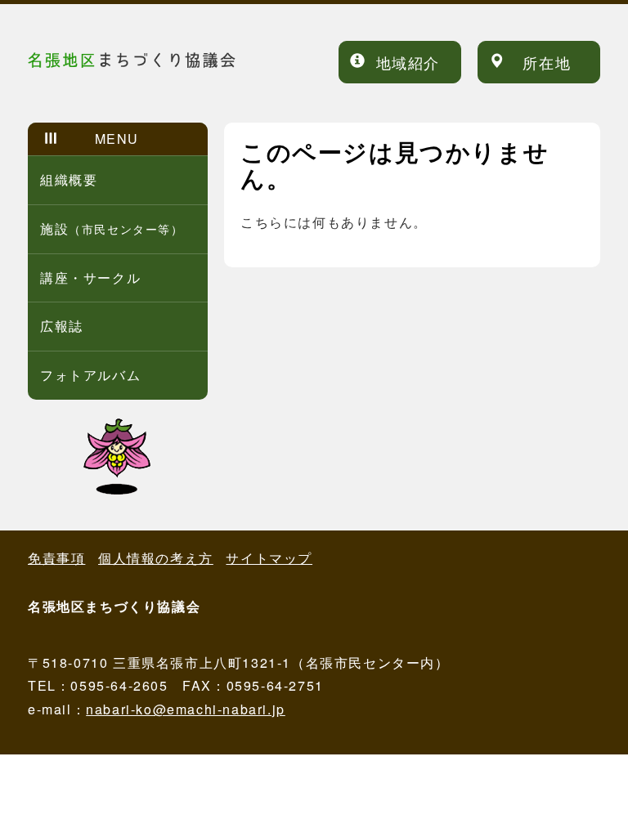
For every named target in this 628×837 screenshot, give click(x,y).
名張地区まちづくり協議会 (167, 59)
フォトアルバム (90, 374)
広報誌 (61, 325)
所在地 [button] (547, 62)
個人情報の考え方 (155, 557)
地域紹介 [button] (408, 62)
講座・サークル (90, 277)
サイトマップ (269, 557)
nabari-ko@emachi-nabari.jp (185, 709)
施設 (112, 228)
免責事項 (56, 557)
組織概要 (68, 179)
